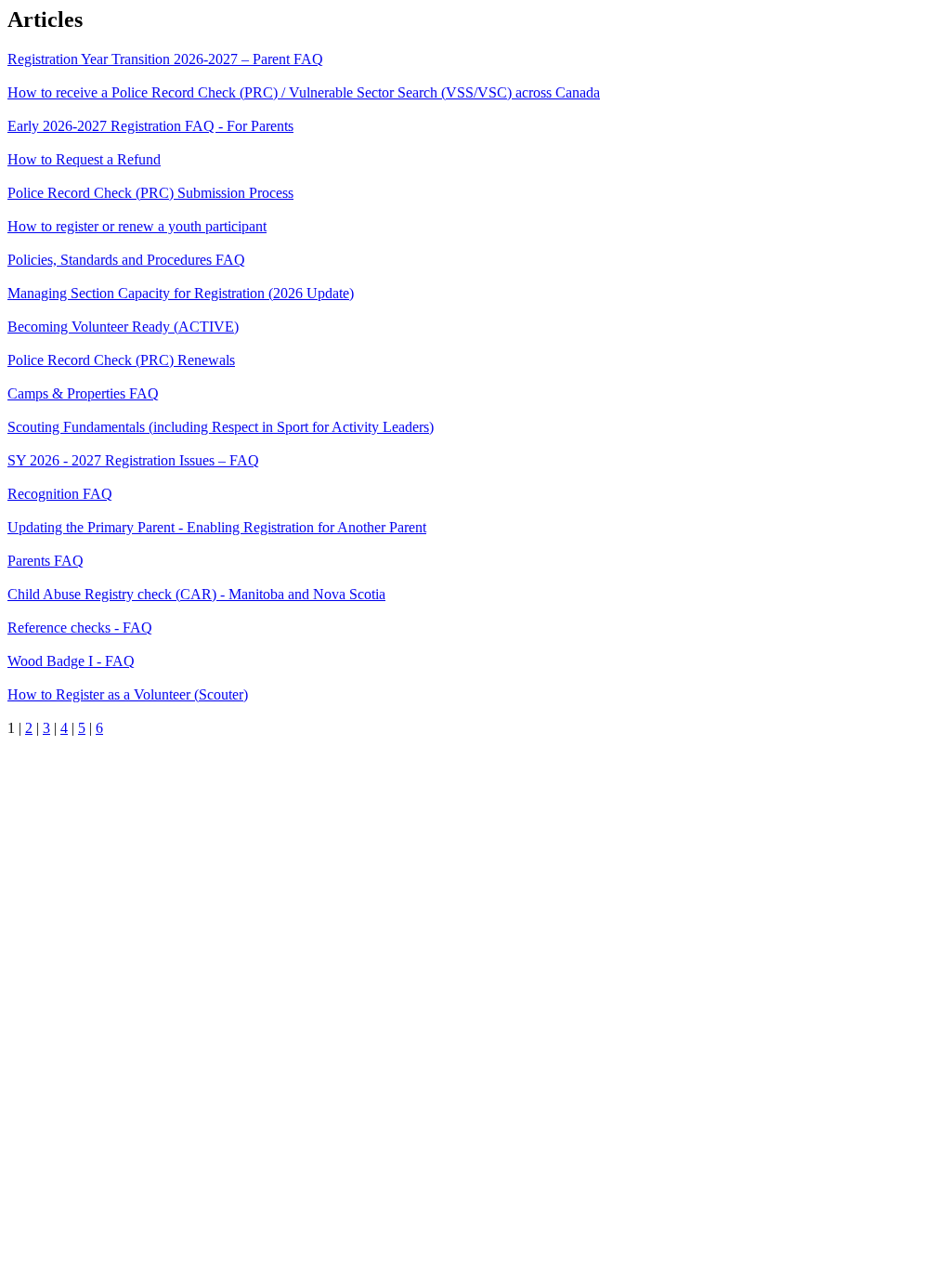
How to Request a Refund (84, 159)
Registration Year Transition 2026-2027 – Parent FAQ (165, 59)
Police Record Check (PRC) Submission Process (150, 193)
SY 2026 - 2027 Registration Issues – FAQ (133, 460)
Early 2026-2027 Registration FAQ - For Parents (150, 126)
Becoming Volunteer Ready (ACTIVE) (123, 326)
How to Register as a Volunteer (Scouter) (127, 694)
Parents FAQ (45, 561)
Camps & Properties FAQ (83, 393)
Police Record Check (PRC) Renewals (121, 360)
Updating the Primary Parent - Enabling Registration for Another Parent (216, 527)
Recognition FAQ (59, 494)
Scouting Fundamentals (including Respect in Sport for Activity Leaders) (220, 427)
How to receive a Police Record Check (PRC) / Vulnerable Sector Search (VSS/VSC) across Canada (303, 92)
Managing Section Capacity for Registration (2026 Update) (180, 293)
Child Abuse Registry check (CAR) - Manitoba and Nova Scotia (196, 594)
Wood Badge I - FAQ (71, 661)
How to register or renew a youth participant (137, 226)
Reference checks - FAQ (79, 627)
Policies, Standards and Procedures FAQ (126, 260)
